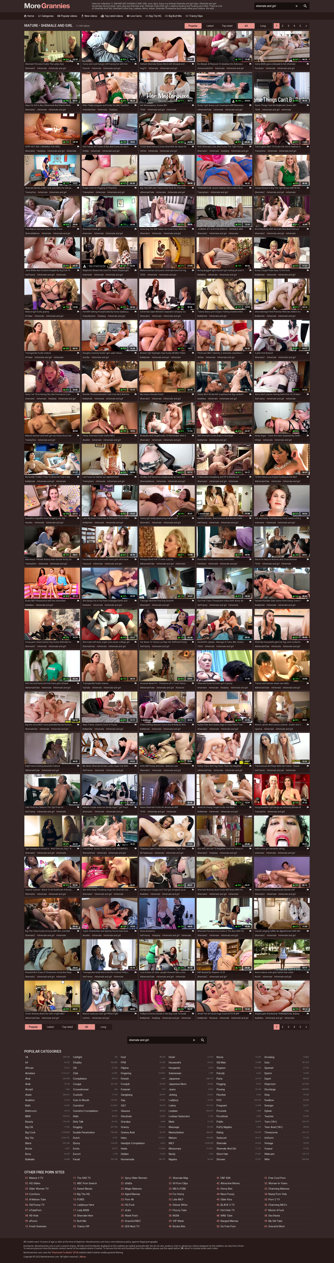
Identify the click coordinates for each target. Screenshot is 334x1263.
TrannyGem (88, 192)
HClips (86, 151)
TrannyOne (260, 151)
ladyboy (113, 109)
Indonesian (175, 1073)
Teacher (269, 1116)
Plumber (221, 1094)
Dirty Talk (78, 1121)
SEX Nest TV (132, 1226)
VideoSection (89, 109)
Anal (27, 1078)
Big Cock (30, 1132)
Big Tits (29, 1137)
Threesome (271, 1132)
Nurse (220, 1057)
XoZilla (86, 357)
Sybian (268, 1111)
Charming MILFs (277, 1204)
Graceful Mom (276, 1226)
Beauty (29, 1121)
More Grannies (46, 6)
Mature (173, 1137)
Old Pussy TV (37, 1204)
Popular (193, 25)
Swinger (268, 1105)
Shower (221, 1159)
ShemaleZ (30, 68)
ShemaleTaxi (89, 646)
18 (26, 1057)
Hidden (125, 1154)
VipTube (86, 688)
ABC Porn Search (87, 1183)
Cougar (77, 1084)
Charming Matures (278, 1188)
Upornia (258, 729)
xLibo (128, 1210)
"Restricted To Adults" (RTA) (64, 1252)
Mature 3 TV (36, 1178)
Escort (77, 1154)
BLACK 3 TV (228, 1204)
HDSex (200, 357)
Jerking (173, 1094)
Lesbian (173, 1111)
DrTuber (29, 316)
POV (219, 1100)
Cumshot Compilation (85, 1111)
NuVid (258, 977)
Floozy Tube (180, 1210)
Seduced (221, 1137)
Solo (267, 1062)
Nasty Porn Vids (277, 1194)
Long (263, 25)
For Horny (178, 1194)
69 (26, 1062)
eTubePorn (35, 1210)
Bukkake (30, 1159)
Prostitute (222, 1116)
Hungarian (174, 1067)
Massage (174, 1127)
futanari (180, 688)
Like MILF (178, 1199)
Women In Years (277, 1183)
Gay (123, 1100)
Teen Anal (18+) (273, 1127)
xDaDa (128, 1183)
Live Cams (134, 16)
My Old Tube (275, 1221)
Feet (123, 1057)
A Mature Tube (37, 1199)
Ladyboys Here (85, 1204)
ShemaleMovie (32, 233)
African (29, 1067)
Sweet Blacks (84, 1188)
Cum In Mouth (81, 1100)
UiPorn (143, 151)
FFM (123, 1062)
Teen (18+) (270, 1121)
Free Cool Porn (277, 1178)
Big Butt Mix (173, 16)
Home (28, 16)
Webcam (269, 1154)
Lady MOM (83, 1210)
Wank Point (131, 1215)
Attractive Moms (230, 1183)
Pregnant (222, 1105)
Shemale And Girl (226, 1148)
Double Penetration (84, 1132)
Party (219, 1078)
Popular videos (67, 16)
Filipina (125, 1067)
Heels (124, 1148)
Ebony (76, 1143)
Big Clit (29, 1127)
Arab (28, 1084)
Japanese (174, 1078)
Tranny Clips (194, 16)
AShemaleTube (262, 481)
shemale (42, 68)
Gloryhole (126, 1116)
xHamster (87, 233)
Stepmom (270, 1084)
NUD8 (176, 1215)
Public (220, 1121)
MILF (171, 1143)
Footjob (125, 1084)
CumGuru (34, 1194)
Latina (172, 1105)
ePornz (33, 1221)
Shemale (221, 1143)
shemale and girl (58, 68)
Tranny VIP (83, 1226)
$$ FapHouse (146, 853)
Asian (28, 1094)
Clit (75, 1067)
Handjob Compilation (133, 1143)
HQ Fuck (129, 1204)
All (246, 25)
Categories (46, 16)
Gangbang (126, 1094)
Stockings (270, 1089)
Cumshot (78, 1105)
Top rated (227, 25)
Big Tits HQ (153, 16)
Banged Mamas (229, 1221)
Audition (30, 1100)
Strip (267, 1094)
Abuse (83, 1257)
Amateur (30, 1073)
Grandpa (125, 1121)
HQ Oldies (34, 1183)
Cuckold (77, 1094)
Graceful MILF (133, 1221)
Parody (221, 1073)
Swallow (269, 1100)
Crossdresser (81, 1089)
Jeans (172, 1089)
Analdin (86, 440)
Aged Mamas (132, 1194)
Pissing (221, 1089)
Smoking (269, 1057)
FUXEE (80, 1199)
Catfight (77, 1057)
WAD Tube (226, 1215)
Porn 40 (129, 1199)
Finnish (125, 1078)
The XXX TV (84, 1178)
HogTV (143, 68)
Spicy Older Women (136, 1178)
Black (28, 1143)
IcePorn (86, 1018)
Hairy (124, 1137)
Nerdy (172, 1154)
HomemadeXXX (205, 68)
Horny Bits (226, 1188)
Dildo (76, 1116)
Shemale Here (85, 1215)
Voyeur (268, 1148)
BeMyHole (260, 275)
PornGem (259, 68)
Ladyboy (173, 1100)
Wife (267, 1159)
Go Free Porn (228, 1226)
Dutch (76, 1137)
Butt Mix (81, 1221)
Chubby (77, 1062)
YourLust (87, 564)
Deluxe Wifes (180, 1204)
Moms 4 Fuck (276, 1210)
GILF (123, 1105)
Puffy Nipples (224, 1127)
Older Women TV (39, 1188)
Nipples (173, 1159)
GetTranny (30, 275)
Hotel (172, 1057)
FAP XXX (225, 1178)
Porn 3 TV (274, 1199)
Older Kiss (226, 1199)
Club (75, 1073)
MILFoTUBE (179, 1188)
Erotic (76, 1148)
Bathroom (31, 1111)
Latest (210, 25)
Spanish (268, 1067)
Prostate (221, 1111)
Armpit (29, 1089)
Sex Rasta (274, 1215)
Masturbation (176, 1132)
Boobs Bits (179, 1226)
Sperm (268, 1073)
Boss (28, 1154)
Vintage (268, 1143)
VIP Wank (178, 1221)
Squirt (267, 1078)
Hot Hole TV (228, 1210)
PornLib (86, 68)
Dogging (77, 1127)
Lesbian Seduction (179, 1116)
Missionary (175, 1148)
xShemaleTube (204, 109)
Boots (28, 1148)
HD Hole (33, 1215)
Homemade (127, 1159)
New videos (89, 16)
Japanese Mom (177, 1084)
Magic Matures (133, 1188)
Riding (220, 1132)
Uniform (269, 1137)
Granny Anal (128, 1132)
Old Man (221, 1062)
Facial (76, 1159)
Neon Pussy (227, 1194)
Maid (171, 1121)
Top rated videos (112, 16)
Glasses (125, 1111)
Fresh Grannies (37, 1226)
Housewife (175, 1062)
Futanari (125, 1089)
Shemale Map (180, 1178)
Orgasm (221, 1067)
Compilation (80, 1078)
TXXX (142, 109)
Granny (125, 1127)
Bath (27, 1105)
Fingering (126, 1073)
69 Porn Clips (180, 1183)
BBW (28, 1116)
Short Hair (222, 1154)
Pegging (221, 1084)
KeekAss (201, 275)
